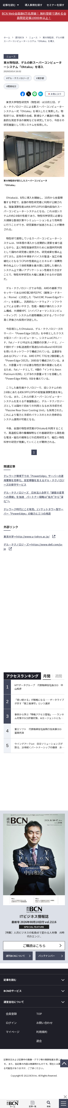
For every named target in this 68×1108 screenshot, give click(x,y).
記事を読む (9, 5)
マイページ (12, 1032)
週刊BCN (19, 37)
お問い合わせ (44, 1023)
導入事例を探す (33, 5)
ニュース (33, 37)
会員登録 (11, 1014)
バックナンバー (46, 955)
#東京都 (40, 78)
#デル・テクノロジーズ (17, 78)
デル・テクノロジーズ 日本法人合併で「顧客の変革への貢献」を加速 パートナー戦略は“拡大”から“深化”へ (34, 497)
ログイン (11, 1023)
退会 (39, 1041)
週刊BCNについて (15, 955)
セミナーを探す (55, 5)
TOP (39, 1014)
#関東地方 (11, 86)
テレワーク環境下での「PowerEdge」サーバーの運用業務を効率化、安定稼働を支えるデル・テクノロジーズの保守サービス (34, 480)
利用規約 (41, 1032)
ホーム (7, 37)
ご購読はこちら (34, 945)
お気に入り (56, 93)
